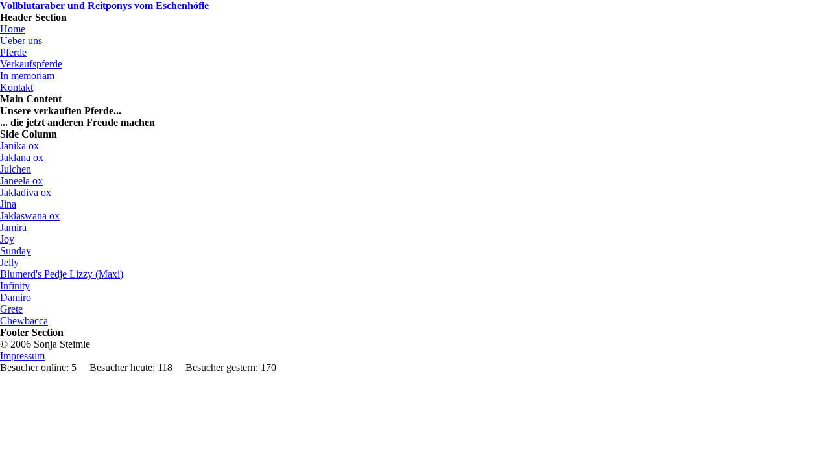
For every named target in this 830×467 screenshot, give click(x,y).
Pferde (13, 52)
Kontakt (16, 87)
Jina (8, 204)
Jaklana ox (21, 157)
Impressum (22, 355)
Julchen (15, 168)
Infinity (15, 285)
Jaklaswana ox (30, 215)
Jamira (13, 227)
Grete (11, 309)
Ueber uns (21, 40)
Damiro (15, 297)
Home (12, 28)
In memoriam (27, 75)
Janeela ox (21, 180)
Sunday (15, 250)
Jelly (9, 262)
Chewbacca (24, 320)
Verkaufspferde (31, 63)
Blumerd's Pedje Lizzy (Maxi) (61, 274)
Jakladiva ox (25, 192)
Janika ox (19, 145)
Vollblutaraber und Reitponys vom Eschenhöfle (104, 5)
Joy (7, 239)
